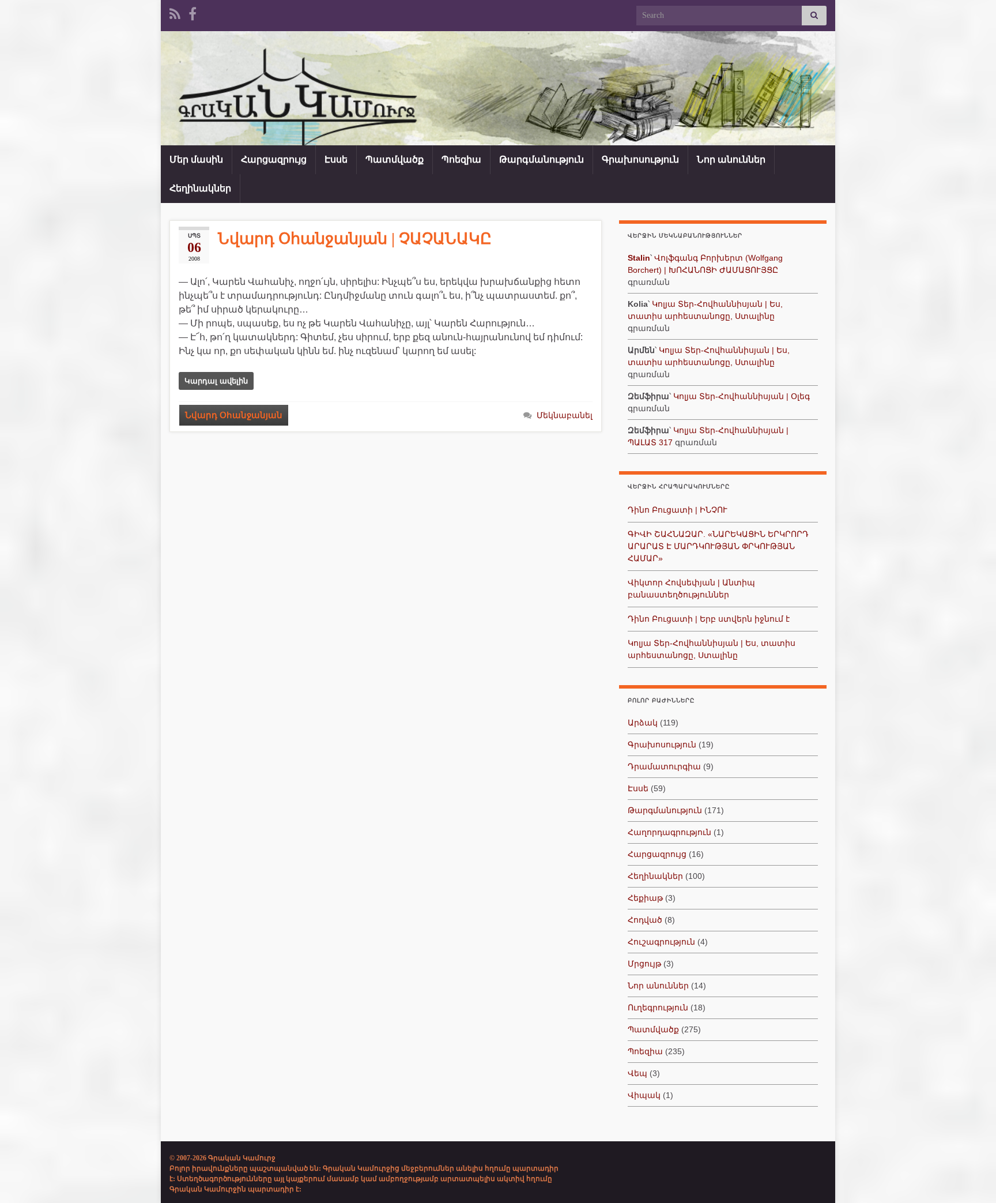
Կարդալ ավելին (216, 381)
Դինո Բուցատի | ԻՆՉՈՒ (677, 509)
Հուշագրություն (661, 941)
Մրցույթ (644, 963)
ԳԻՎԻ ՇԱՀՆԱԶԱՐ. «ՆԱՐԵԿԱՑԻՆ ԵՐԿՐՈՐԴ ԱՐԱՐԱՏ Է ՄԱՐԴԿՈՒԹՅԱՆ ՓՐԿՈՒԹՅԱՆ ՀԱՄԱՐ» (718, 546)
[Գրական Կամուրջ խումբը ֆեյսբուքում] (192, 12)
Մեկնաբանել (565, 415)
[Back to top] (970, 1177)
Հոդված (645, 919)
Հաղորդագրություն (669, 832)
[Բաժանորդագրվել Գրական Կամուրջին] (174, 12)
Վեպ (637, 1073)
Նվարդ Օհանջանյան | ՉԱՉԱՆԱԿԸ (355, 238)
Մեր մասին (196, 159)
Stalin (639, 257)
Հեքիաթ (645, 898)
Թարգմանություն (541, 159)
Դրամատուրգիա (664, 766)
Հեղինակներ (200, 188)
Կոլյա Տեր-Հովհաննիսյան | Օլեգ (741, 396)
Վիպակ (644, 1095)
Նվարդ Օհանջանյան (233, 415)
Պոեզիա (461, 159)
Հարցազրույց (274, 159)
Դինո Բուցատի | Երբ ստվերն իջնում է (709, 618)
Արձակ (643, 722)
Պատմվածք (394, 159)
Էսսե (336, 159)
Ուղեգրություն (658, 1007)
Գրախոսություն (640, 159)
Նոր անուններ (731, 159)
